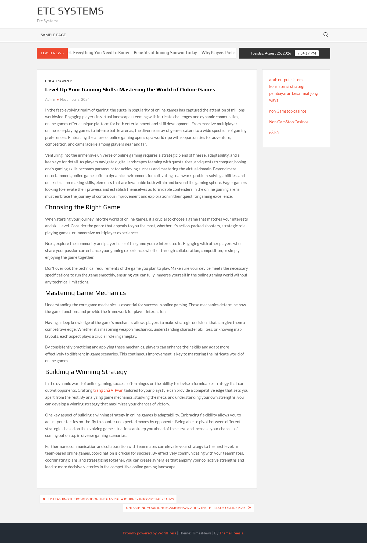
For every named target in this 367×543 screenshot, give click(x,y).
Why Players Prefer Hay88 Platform (223, 52)
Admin (50, 99)
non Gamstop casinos (288, 111)
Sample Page (53, 35)
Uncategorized (58, 81)
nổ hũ (274, 132)
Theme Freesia (231, 533)
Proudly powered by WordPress (149, 533)
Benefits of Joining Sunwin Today (154, 52)
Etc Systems (70, 11)
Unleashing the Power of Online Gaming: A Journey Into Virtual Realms (111, 499)
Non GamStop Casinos (288, 121)
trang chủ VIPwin (108, 390)
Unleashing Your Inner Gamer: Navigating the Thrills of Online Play (185, 508)
